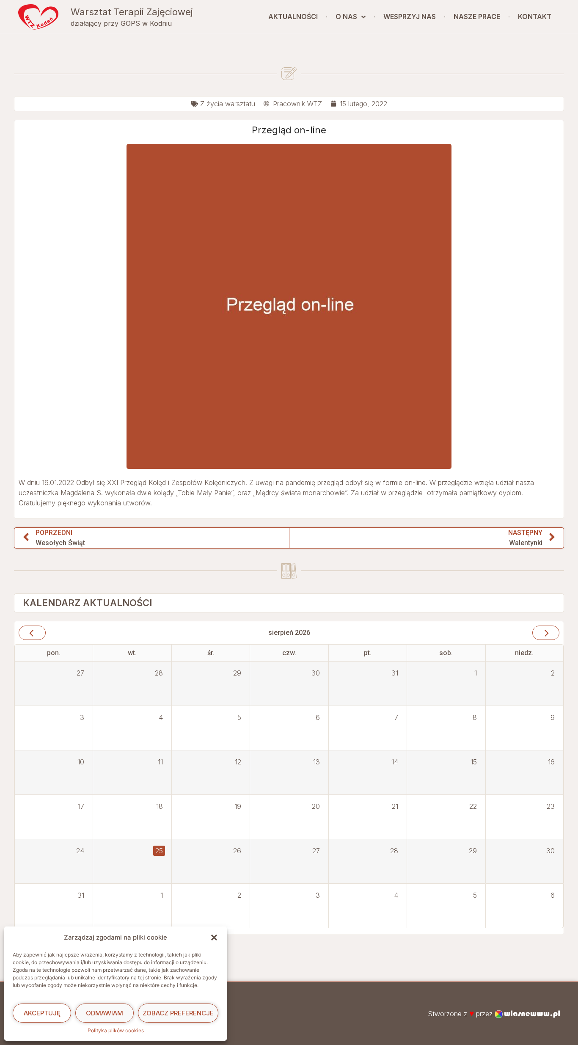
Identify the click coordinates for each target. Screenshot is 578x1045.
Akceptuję (42, 1013)
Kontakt (534, 16)
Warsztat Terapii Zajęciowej (132, 11)
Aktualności (293, 16)
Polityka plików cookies (116, 1030)
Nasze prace (477, 16)
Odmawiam (104, 1013)
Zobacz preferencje (178, 1013)
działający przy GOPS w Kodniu (121, 23)
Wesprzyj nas (409, 16)
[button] (214, 937)
